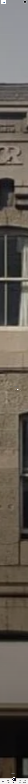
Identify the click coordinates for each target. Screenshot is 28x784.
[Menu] (25, 2)
